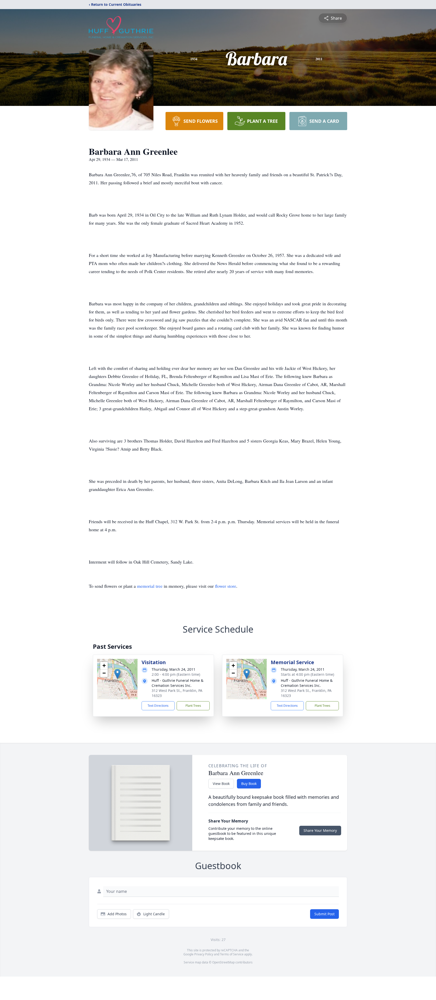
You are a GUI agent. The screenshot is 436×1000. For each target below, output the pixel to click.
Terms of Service (231, 954)
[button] (117, 674)
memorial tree (149, 586)
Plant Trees (193, 705)
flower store (225, 586)
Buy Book (249, 783)
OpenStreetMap (223, 962)
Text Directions (158, 705)
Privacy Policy (203, 954)
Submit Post (324, 913)
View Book (221, 783)
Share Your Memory (320, 830)
